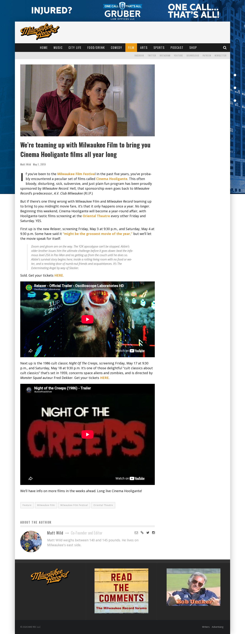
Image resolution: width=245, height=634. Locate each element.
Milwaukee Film (46, 505)
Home (44, 47)
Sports (159, 47)
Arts (144, 47)
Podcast (177, 47)
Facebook (139, 55)
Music (58, 47)
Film (131, 47)
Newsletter (221, 55)
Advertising (217, 626)
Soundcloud (193, 55)
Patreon (207, 55)
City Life (75, 47)
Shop (193, 47)
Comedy (116, 47)
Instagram (165, 55)
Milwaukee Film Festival (74, 505)
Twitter (152, 55)
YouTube (178, 55)
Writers (205, 626)
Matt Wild (25, 164)
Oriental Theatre (103, 505)
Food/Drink (96, 47)
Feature (27, 505)
